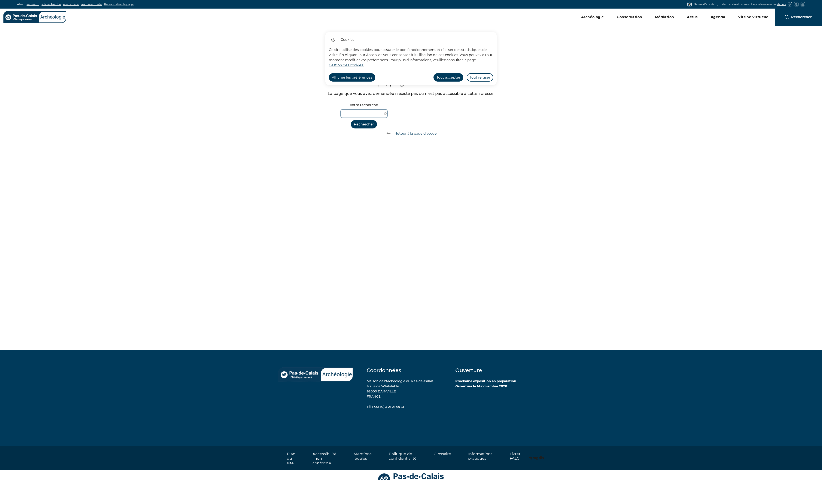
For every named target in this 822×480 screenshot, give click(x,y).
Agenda (718, 17)
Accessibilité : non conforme (325, 458)
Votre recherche (364, 105)
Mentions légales (363, 456)
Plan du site (291, 458)
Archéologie (592, 17)
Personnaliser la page (119, 4)
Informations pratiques (480, 456)
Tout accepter (448, 77)
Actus (692, 17)
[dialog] (411, 58)
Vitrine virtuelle (753, 17)
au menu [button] (33, 4)
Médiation (664, 17)
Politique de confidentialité (403, 456)
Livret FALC (515, 456)
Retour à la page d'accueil (416, 133)
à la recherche (51, 4)
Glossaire (442, 454)
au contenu (71, 4)
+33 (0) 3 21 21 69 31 (389, 407)
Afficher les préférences (352, 77)
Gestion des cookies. (346, 65)
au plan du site (91, 4)
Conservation (629, 17)
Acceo (781, 4)
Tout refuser (480, 77)
